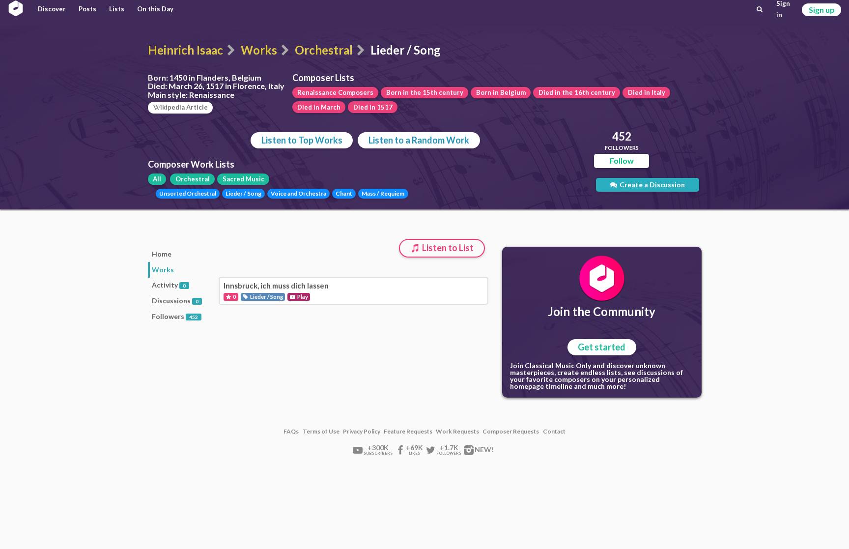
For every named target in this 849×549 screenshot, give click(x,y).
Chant (344, 193)
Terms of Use (321, 431)
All (157, 179)
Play (302, 296)
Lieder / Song (243, 193)
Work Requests (457, 431)
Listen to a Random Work (418, 140)
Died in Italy (646, 92)
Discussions (175, 300)
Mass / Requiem (383, 193)
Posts (87, 9)
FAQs (291, 431)
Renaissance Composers (335, 92)
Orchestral (324, 50)
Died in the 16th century (576, 92)
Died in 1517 (373, 107)
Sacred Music (243, 179)
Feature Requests (408, 431)
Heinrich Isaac (185, 50)
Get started (601, 347)
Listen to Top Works (301, 140)
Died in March (318, 107)
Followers (175, 316)
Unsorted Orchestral (187, 193)
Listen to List (447, 247)
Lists (116, 9)
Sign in (783, 9)
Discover (52, 9)
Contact (554, 431)
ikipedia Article (184, 107)
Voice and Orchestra (298, 193)
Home (161, 254)
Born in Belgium (501, 92)
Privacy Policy (361, 431)
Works (259, 50)
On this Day (155, 9)
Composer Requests (510, 431)
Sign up (822, 9)
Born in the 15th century (424, 92)
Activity (169, 285)
